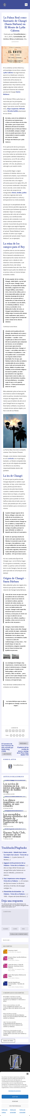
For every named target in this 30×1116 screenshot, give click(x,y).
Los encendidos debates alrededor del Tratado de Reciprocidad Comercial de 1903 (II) (15, 819)
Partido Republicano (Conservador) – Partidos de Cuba (16, 984)
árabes (19, 193)
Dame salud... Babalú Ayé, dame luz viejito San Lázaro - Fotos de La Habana (16, 854)
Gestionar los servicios (14, 1091)
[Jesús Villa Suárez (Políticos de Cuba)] (5, 976)
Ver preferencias (15, 1106)
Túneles (13, 970)
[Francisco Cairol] (5, 951)
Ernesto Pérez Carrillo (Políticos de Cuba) (17, 957)
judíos (24, 193)
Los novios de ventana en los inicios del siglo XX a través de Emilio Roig (15, 787)
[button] (27, 1074)
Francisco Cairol (12, 950)
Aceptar (15, 1097)
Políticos (17, 960)
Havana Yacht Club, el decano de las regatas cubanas (14, 834)
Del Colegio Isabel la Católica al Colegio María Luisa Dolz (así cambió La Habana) (14, 1033)
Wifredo (22, 109)
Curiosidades (17, 37)
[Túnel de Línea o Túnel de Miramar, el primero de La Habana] (5, 966)
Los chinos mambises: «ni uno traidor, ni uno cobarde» (13, 802)
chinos (14, 193)
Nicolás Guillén (13, 111)
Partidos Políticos (19, 987)
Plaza (9, 970)
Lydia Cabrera (8, 73)
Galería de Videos (8, 1040)
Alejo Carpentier (13, 109)
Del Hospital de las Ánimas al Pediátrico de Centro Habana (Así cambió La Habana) (12, 1025)
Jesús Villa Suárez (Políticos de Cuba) (17, 975)
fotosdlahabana (19, 34)
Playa (23, 969)
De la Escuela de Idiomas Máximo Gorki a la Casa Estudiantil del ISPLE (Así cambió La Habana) (14, 1016)
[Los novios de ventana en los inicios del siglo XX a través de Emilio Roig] (15, 780)
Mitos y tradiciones (16, 39)
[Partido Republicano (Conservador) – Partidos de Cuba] (5, 983)
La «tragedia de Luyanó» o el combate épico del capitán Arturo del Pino (14, 1008)
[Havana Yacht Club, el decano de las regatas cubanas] (15, 829)
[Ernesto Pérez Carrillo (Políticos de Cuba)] (5, 958)
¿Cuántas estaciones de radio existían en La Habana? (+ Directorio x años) (14, 999)
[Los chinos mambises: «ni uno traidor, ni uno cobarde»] (15, 797)
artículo (11, 458)
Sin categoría (18, 952)
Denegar (15, 1101)
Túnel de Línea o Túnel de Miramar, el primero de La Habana (15, 966)
